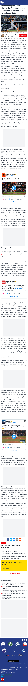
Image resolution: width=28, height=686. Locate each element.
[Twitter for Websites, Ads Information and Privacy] (25, 196)
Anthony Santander (6, 97)
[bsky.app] (14, 539)
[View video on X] (14, 188)
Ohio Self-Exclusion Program (8, 672)
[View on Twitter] (25, 175)
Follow (12, 175)
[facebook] (8, 539)
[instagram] (24, 640)
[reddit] (20, 539)
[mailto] (17, 539)
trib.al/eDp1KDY (19, 288)
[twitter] (11, 539)
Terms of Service (12, 664)
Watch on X (21, 183)
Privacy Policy (6, 664)
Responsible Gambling (21, 664)
